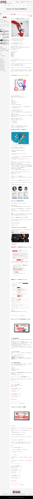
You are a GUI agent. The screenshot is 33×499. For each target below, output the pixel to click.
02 (22, 447)
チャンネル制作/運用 (6, 50)
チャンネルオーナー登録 (24, 2)
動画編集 (4, 48)
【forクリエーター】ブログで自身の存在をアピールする (20, 319)
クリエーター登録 (18, 2)
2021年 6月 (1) (3, 61)
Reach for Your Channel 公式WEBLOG (17, 9)
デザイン (6, 49)
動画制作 (1, 48)
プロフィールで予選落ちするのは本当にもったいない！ (20, 18)
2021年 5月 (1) (3, 62)
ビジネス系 (1, 50)
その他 (1, 51)
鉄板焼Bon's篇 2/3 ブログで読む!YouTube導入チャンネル (6, 44)
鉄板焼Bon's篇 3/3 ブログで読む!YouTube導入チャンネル (6, 41)
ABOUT (24, 5)
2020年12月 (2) (3, 67)
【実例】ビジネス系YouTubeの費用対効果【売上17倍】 (6, 32)
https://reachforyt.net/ (13, 244)
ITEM (20, 5)
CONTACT (31, 5)
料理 (8, 49)
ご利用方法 (27, 5)
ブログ (16, 5)
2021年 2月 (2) (3, 66)
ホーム (2, 5)
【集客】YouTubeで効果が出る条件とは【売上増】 (6, 35)
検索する (5, 17)
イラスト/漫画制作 (2, 49)
